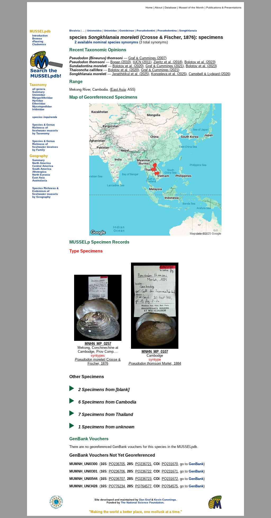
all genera (38, 89)
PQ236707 (117, 479)
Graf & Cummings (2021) (165, 66)
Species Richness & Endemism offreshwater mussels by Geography (45, 192)
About (158, 7)
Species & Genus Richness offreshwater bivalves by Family (45, 145)
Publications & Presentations (223, 7)
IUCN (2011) (142, 62)
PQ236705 (117, 464)
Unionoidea (94, 30)
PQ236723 (143, 479)
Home (149, 7)
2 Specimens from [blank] (103, 389)
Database (171, 7)
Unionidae (38, 94)
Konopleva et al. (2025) (169, 74)
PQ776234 (117, 486)
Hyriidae (37, 100)
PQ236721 (143, 464)
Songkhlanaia (188, 30)
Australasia (39, 180)
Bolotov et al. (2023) (199, 62)
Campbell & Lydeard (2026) (209, 74)
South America (41, 168)
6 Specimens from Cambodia (107, 402)
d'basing (37, 41)
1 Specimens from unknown (106, 427)
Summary (38, 91)
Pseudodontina (167, 30)
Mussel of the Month (191, 7)
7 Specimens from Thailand (105, 414)
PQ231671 (170, 471)
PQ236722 (143, 471)
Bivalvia (74, 30)
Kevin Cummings (165, 499)
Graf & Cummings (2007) (147, 58)
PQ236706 (117, 471)
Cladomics (39, 44)
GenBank (196, 464)
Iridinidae (38, 109)
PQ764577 (143, 486)
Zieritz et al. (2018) (167, 62)
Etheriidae (39, 103)
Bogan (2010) (120, 62)
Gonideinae (126, 30)
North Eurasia (41, 174)
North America (41, 163)
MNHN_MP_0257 (98, 344)
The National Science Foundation (142, 502)
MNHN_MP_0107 (155, 352)
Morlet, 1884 (155, 363)
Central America (42, 165)
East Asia (38, 177)
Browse (37, 38)
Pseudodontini (146, 30)
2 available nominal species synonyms (106, 42)
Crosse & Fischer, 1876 (98, 361)
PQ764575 (170, 486)
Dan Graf (145, 499)
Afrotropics (39, 171)
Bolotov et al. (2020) (127, 66)
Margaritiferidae (42, 97)
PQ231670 (170, 464)
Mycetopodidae (42, 106)
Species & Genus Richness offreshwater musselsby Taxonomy (45, 129)
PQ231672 (170, 479)
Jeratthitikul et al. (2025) (130, 74)
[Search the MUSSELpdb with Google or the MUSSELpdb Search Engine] (46, 77)
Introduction (40, 35)
